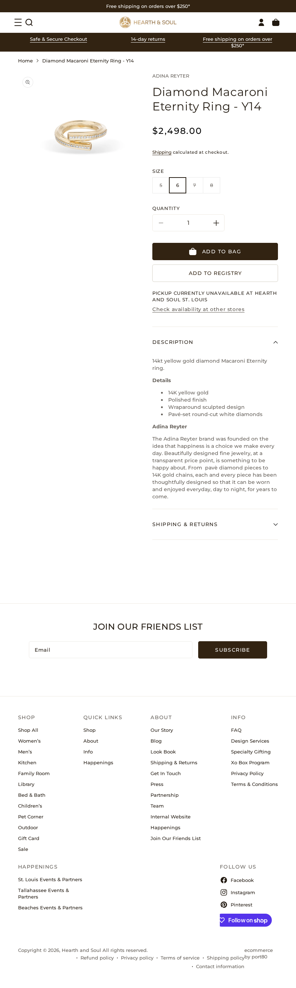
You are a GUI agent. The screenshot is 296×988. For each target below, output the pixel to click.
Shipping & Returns (174, 762)
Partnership (165, 795)
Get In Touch (166, 773)
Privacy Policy (247, 773)
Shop (89, 730)
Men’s (25, 752)
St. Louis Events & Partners (50, 879)
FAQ (236, 730)
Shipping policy (225, 958)
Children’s (30, 806)
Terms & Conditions (254, 784)
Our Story (162, 730)
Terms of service (180, 958)
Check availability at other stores (198, 309)
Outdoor (28, 827)
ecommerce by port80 (258, 953)
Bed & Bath (31, 795)
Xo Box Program (250, 762)
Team (157, 806)
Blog (156, 741)
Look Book (163, 752)
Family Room (34, 773)
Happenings (98, 762)
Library (26, 784)
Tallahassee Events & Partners (43, 893)
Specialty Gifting (251, 752)
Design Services (250, 741)
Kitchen (27, 762)
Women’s (29, 741)
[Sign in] (261, 22)
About (90, 741)
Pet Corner (30, 816)
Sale (23, 849)
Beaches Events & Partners (50, 907)
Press (157, 784)
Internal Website (171, 816)
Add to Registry (215, 273)
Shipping (161, 152)
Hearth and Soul (81, 950)
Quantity (165, 208)
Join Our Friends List (176, 838)
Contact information (220, 966)
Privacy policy (137, 958)
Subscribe (232, 650)
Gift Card (28, 838)
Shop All (28, 730)
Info (88, 752)
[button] (28, 22)
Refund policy (97, 958)
